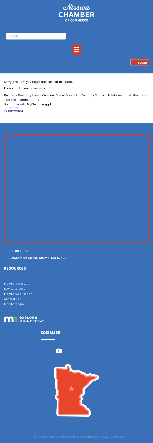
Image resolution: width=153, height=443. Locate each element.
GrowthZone (117, 436)
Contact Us (102, 95)
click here (21, 88)
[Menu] (76, 49)
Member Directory (16, 283)
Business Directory (17, 95)
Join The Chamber (17, 100)
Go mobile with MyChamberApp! (27, 104)
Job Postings (84, 95)
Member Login (14, 304)
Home (34, 100)
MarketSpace (65, 95)
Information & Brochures (129, 95)
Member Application (18, 294)
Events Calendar (43, 95)
